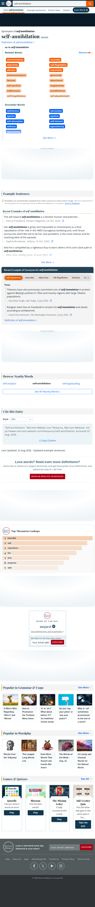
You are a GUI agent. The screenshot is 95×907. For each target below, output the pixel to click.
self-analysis (9, 383)
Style (5, 419)
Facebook (34, 866)
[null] (53, 626)
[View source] (63, 220)
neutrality (29, 277)
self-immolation (13, 277)
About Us (17, 859)
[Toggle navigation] (3, 3)
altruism (76, 277)
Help (7, 859)
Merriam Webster (8, 847)
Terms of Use (83, 859)
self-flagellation (60, 277)
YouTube (52, 866)
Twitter (43, 866)
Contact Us (54, 859)
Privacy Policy (68, 859)
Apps (26, 859)
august (46, 626)
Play (12, 812)
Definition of (17, 42)
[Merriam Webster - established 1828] (9, 3)
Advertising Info (39, 859)
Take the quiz (83, 824)
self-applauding (71, 383)
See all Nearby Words (47, 391)
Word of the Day (47, 621)
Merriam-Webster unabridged (47, 476)
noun (44, 37)
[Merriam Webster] (47, 615)
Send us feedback (72, 203)
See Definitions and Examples (46, 631)
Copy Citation (48, 440)
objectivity (44, 277)
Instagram (60, 866)
